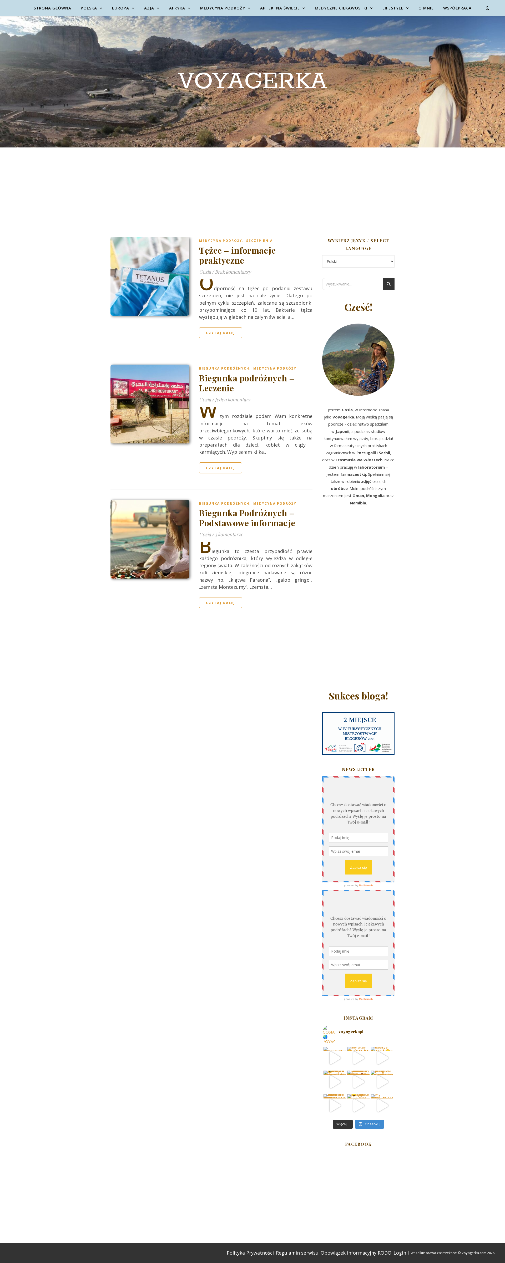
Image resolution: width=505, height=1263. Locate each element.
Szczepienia (259, 240)
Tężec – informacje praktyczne (237, 255)
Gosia (205, 272)
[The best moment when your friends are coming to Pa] (335, 1082)
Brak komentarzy (233, 272)
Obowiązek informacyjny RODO (356, 1253)
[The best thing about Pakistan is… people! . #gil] (382, 1082)
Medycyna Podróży (222, 8)
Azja (149, 8)
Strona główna (52, 8)
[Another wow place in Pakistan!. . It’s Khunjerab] (335, 1105)
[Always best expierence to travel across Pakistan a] (382, 1058)
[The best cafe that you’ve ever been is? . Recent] (358, 1082)
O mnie (426, 8)
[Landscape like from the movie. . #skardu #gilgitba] (335, 1058)
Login (399, 1253)
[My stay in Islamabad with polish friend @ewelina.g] (358, 1058)
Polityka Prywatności (250, 1253)
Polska (89, 8)
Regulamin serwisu (297, 1253)
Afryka (177, 8)
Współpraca (457, 8)
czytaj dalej (220, 332)
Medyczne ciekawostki (341, 8)
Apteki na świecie (280, 8)
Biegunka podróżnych (224, 368)
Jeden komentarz (232, 399)
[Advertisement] (252, 187)
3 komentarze (229, 534)
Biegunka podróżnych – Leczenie (247, 382)
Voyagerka (252, 82)
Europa (120, 8)
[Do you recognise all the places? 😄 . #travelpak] (358, 1105)
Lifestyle (392, 8)
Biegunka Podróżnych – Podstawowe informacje (247, 517)
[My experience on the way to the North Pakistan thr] (382, 1105)
